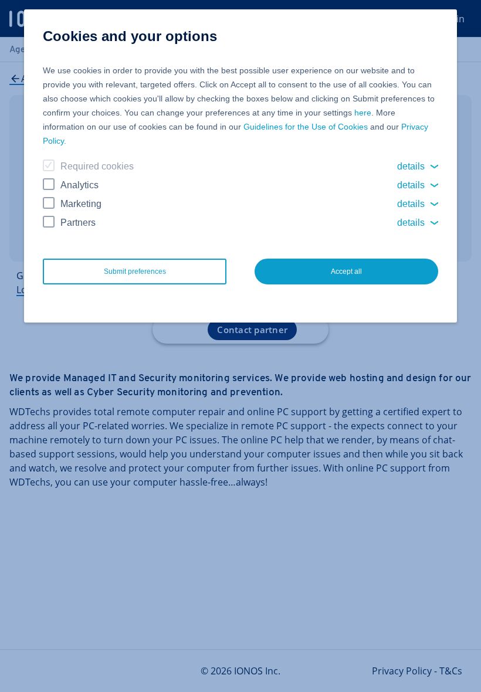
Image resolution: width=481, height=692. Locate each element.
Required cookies (97, 166)
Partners (78, 223)
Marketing (80, 204)
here (362, 112)
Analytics (79, 185)
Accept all (346, 271)
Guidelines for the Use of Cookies (305, 126)
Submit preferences (135, 271)
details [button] (411, 166)
